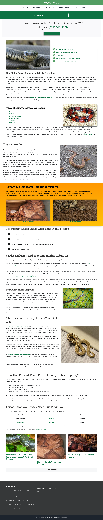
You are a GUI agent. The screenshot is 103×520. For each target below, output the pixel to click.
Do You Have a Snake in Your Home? (67, 52)
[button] (51, 234)
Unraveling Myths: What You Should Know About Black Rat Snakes (19, 456)
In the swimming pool (15, 116)
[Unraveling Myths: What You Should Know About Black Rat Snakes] (20, 443)
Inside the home (14, 118)
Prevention (59, 55)
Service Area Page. (41, 429)
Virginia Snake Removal (52, 517)
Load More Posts (51, 470)
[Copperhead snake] (28, 200)
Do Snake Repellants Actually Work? (81, 455)
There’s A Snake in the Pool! (15, 508)
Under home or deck (15, 114)
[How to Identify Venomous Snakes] (51, 446)
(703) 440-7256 (53, 2)
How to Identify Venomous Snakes (49, 463)
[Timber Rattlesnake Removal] (75, 200)
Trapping (12, 120)
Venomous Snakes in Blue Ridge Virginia (68, 58)
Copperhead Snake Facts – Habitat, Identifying (20, 504)
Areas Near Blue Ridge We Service (66, 61)
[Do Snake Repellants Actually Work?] (82, 443)
